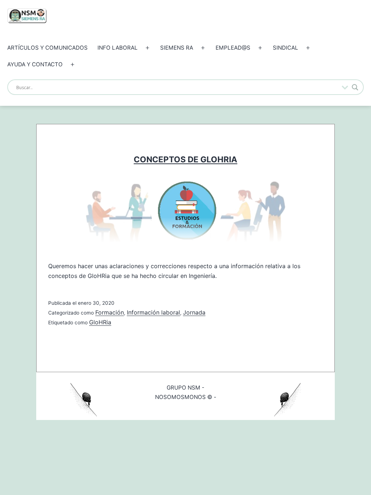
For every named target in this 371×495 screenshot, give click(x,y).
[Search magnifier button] (355, 87)
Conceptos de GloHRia (185, 159)
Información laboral (153, 312)
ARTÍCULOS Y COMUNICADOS (47, 47)
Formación (109, 312)
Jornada (194, 312)
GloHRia (100, 322)
